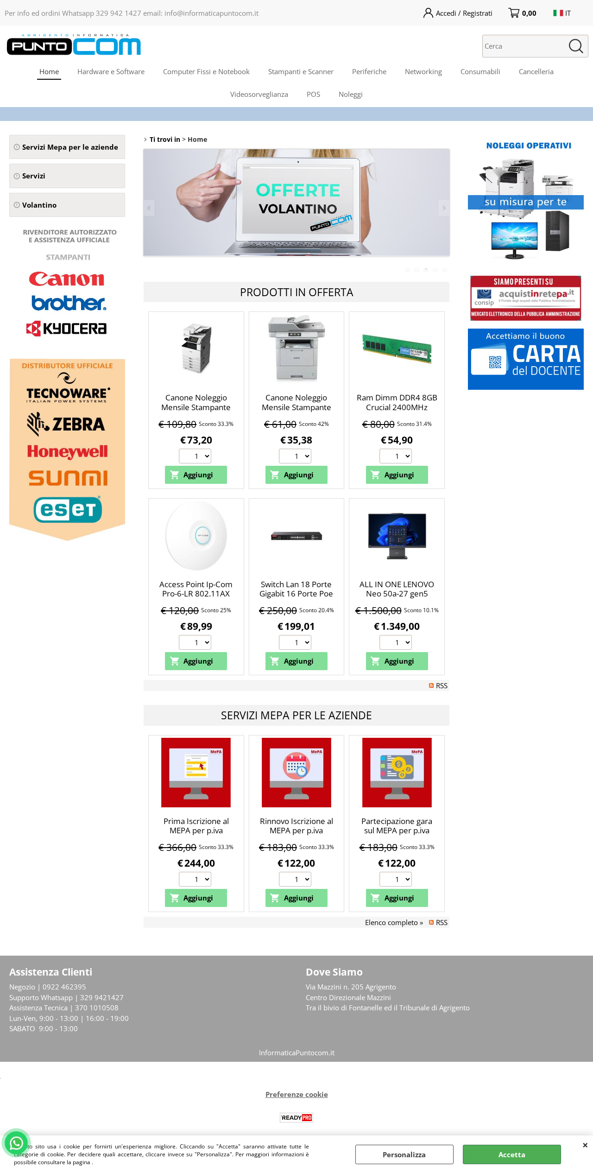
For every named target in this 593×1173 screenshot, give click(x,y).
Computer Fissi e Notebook (206, 71)
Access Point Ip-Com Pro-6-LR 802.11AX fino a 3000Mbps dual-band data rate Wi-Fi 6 (196, 598)
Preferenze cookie (296, 1094)
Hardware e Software (111, 71)
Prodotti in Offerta (296, 292)
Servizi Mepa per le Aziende (296, 715)
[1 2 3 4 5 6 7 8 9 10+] (196, 457)
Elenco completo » (394, 922)
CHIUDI (585, 1144)
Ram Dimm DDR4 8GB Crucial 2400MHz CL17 (397, 407)
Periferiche (369, 71)
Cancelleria (536, 71)
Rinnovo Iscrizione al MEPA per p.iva (296, 826)
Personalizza (404, 1154)
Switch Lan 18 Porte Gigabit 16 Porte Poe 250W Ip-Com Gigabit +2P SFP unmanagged (296, 598)
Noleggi (351, 94)
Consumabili (480, 71)
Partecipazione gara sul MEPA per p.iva (396, 826)
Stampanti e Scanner (301, 71)
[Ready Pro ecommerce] (296, 1117)
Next (443, 207)
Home (49, 71)
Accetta (511, 1154)
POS (313, 94)
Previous (150, 207)
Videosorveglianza (259, 94)
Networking (423, 71)
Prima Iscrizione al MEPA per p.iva (196, 826)
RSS (442, 685)
